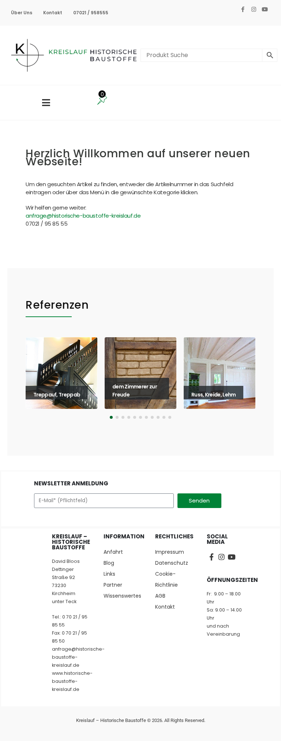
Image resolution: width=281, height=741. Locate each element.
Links (109, 574)
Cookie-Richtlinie (166, 579)
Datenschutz (171, 563)
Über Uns (21, 13)
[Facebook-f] (242, 9)
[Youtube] (264, 9)
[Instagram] (253, 9)
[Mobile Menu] (46, 102)
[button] (35, 380)
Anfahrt (113, 552)
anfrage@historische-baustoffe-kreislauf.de (83, 215)
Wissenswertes (122, 595)
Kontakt (52, 13)
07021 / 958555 (90, 13)
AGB (160, 595)
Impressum (169, 552)
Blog (109, 563)
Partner (113, 584)
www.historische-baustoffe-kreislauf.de (72, 681)
